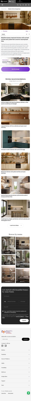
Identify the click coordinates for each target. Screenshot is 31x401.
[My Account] (23, 4)
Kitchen (22, 248)
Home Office (7, 281)
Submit (24, 320)
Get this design (15, 69)
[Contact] (20, 4)
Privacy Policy (3, 393)
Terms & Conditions (20, 316)
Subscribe (26, 339)
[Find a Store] (26, 4)
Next (27, 31)
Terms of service (10, 393)
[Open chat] (28, 393)
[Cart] (28, 4)
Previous (5, 31)
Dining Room (7, 263)
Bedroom (22, 266)
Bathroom (22, 281)
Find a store (5, 60)
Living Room (7, 252)
